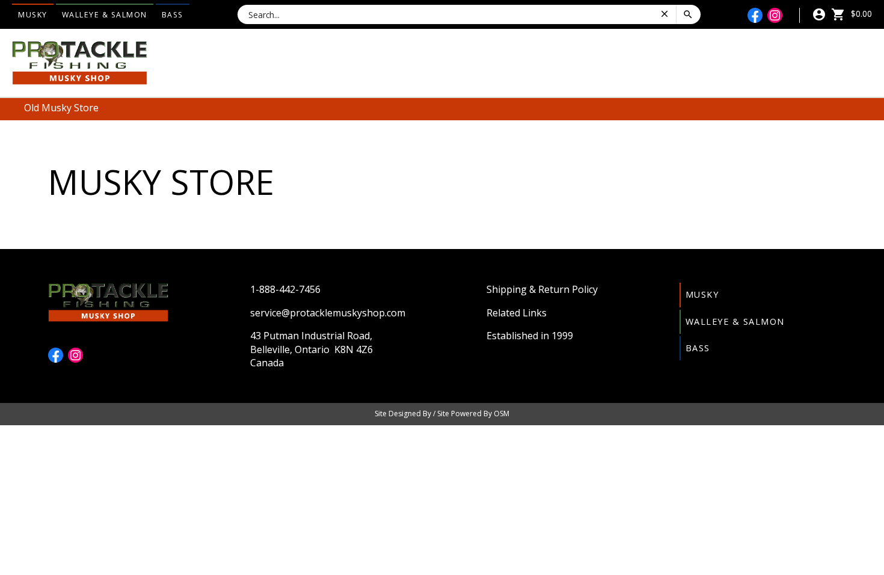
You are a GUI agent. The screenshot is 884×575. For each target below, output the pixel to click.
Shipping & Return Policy (542, 289)
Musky (33, 15)
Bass (172, 15)
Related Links (517, 312)
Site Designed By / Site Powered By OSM (442, 413)
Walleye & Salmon (104, 15)
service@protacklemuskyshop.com (327, 312)
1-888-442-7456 (285, 289)
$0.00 (860, 13)
